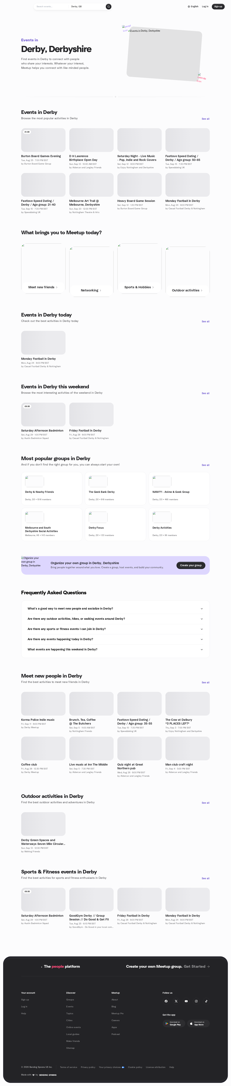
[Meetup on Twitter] (176, 1001)
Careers (116, 1020)
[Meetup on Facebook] (166, 1001)
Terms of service (68, 1067)
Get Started (194, 966)
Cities (69, 1020)
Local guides (72, 1034)
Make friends (73, 1041)
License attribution (155, 1067)
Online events (73, 1027)
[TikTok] (206, 1001)
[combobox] (87, 6)
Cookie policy (135, 1067)
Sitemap (70, 1048)
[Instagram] (196, 1001)
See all (205, 119)
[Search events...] (108, 6)
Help (23, 1013)
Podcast (116, 1034)
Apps (114, 1027)
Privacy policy (88, 1067)
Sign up (25, 1000)
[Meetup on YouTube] (186, 1001)
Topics (69, 1013)
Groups (70, 1000)
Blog (114, 1007)
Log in (24, 1007)
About (115, 1000)
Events (69, 1007)
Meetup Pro (118, 1013)
